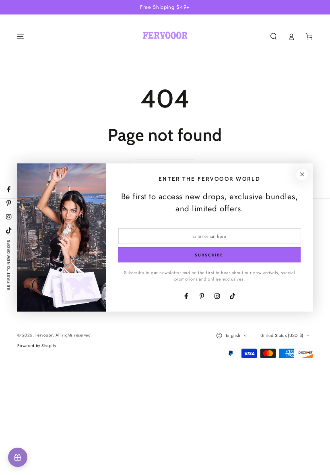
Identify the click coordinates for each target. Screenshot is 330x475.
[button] (274, 36)
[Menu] (21, 36)
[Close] (302, 174)
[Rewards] (17, 457)
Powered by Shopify (36, 346)
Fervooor (44, 335)
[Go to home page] (165, 36)
